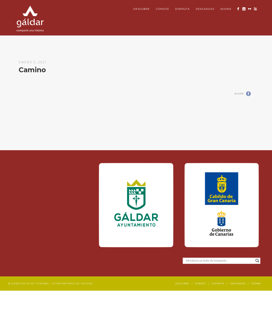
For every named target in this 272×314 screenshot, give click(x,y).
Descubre (141, 8)
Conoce (162, 8)
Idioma (225, 8)
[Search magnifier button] (257, 261)
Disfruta (182, 8)
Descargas (205, 8)
